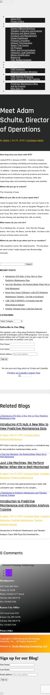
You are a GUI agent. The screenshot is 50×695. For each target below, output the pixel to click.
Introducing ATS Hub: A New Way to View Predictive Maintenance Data (24, 426)
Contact (9, 91)
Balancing (15, 57)
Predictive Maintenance (11, 439)
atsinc (6, 140)
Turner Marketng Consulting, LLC (29, 646)
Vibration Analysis (8, 524)
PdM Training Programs (22, 77)
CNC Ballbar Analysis (21, 60)
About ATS (16, 19)
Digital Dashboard (19, 38)
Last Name (4, 349)
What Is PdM (11, 24)
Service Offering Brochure (23, 28)
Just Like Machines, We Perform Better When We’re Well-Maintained (24, 465)
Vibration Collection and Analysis (26, 31)
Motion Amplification (20, 55)
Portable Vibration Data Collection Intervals (23, 309)
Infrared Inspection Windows (24, 72)
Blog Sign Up (17, 89)
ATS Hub (9, 65)
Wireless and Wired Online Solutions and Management (24, 34)
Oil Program (16, 48)
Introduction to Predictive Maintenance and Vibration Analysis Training (24, 505)
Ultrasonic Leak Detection (23, 53)
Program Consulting (20, 41)
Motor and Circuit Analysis (23, 50)
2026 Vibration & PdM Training (25, 79)
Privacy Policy (17, 21)
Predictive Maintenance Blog (24, 84)
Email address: (6, 354)
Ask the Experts (18, 86)
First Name (4, 344)
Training (38, 520)
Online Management (15, 62)
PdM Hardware (12, 67)
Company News (35, 140)
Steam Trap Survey (20, 45)
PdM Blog (10, 81)
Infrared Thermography (21, 43)
